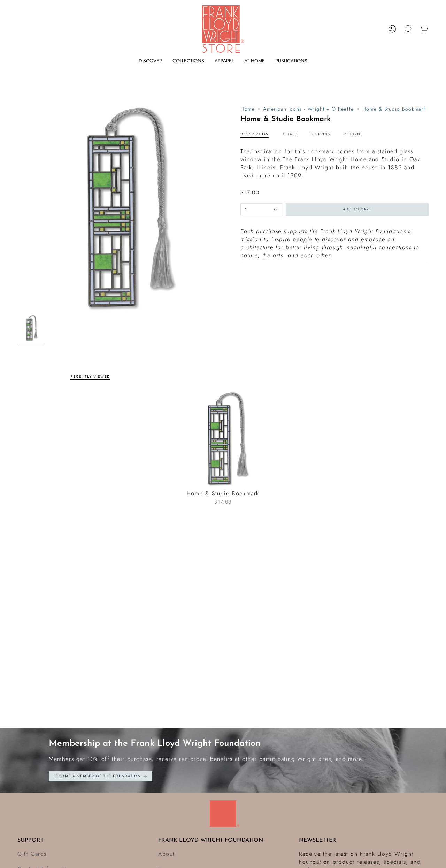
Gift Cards (32, 854)
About (166, 854)
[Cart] (424, 29)
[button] (150, 61)
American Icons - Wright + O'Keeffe (308, 108)
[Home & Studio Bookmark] (223, 439)
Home (247, 108)
